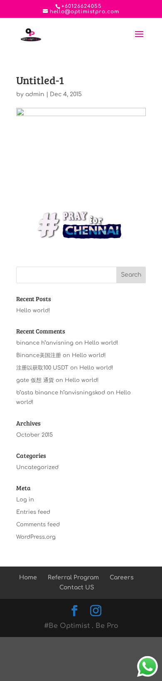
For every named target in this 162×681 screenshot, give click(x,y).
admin (34, 94)
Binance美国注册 (38, 355)
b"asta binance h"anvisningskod (60, 393)
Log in (25, 500)
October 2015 (34, 435)
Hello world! (33, 311)
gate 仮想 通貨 (35, 380)
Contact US (76, 587)
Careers (122, 577)
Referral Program (73, 577)
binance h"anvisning (45, 343)
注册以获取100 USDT (42, 368)
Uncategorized (37, 467)
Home (28, 577)
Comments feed (38, 525)
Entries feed (33, 512)
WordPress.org (36, 537)
